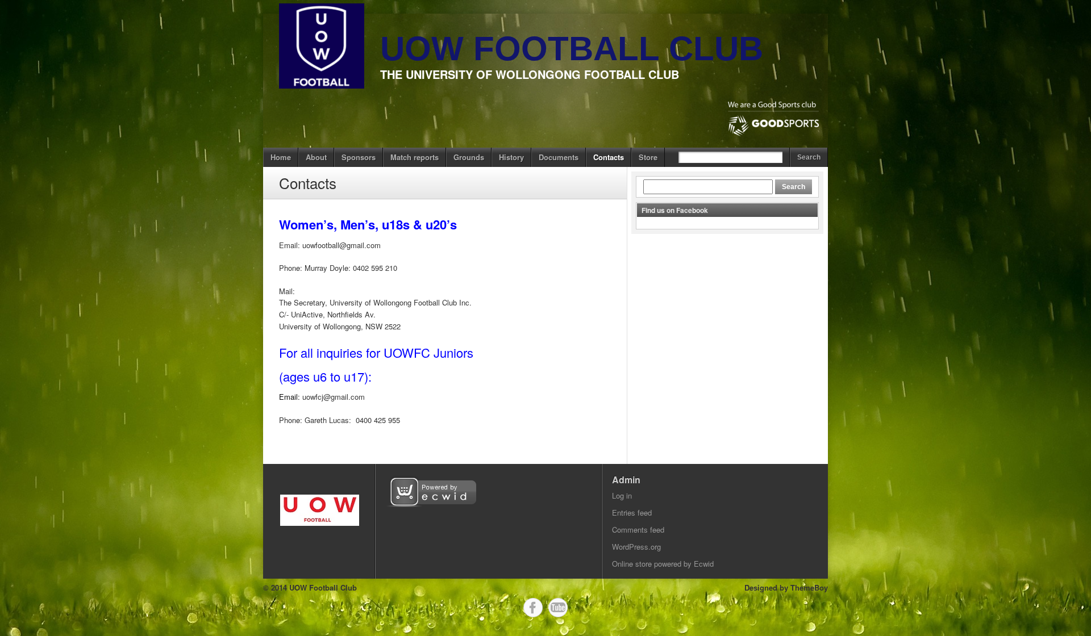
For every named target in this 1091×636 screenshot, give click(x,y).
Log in (622, 495)
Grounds (468, 157)
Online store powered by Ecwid (663, 563)
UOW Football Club (571, 49)
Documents (558, 157)
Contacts (608, 157)
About (316, 157)
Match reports (414, 157)
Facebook (533, 607)
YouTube (558, 607)
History (511, 157)
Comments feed (638, 529)
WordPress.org (636, 546)
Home (280, 157)
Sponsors (359, 157)
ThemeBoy (809, 587)
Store (648, 157)
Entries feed (632, 512)
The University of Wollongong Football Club (529, 74)
